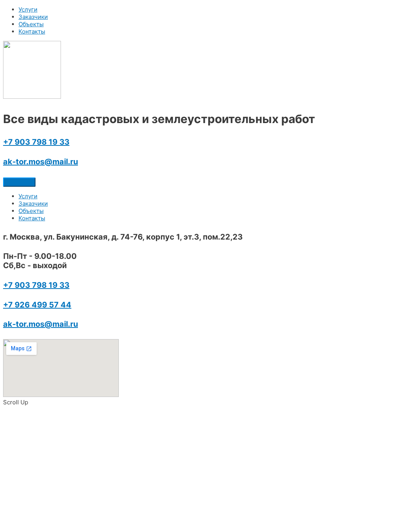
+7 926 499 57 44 (37, 304)
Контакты (32, 31)
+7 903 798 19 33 (36, 142)
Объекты (31, 24)
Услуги (28, 9)
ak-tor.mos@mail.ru (40, 161)
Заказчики (33, 16)
